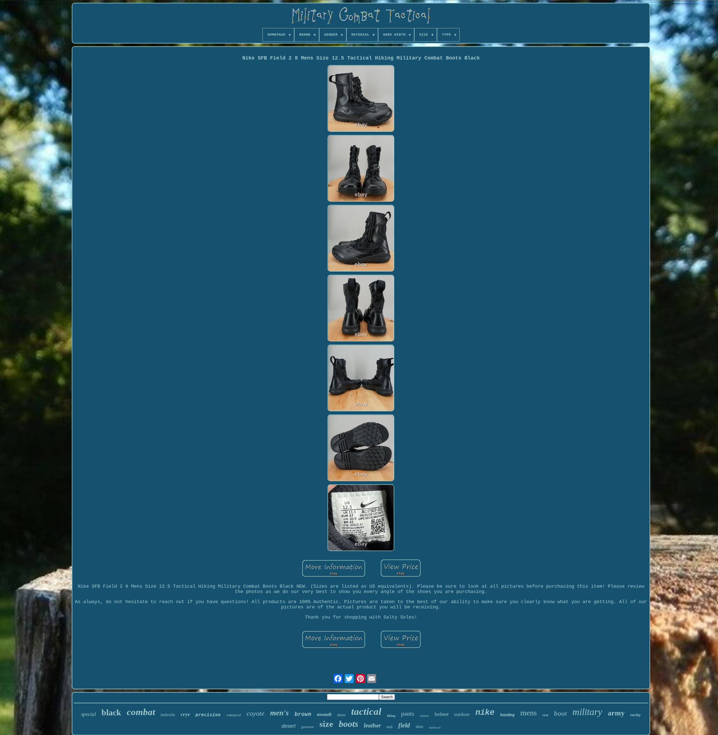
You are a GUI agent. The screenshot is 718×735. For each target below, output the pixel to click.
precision (208, 714)
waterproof (233, 715)
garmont (307, 727)
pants (407, 713)
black (111, 712)
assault (324, 714)
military (587, 712)
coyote (255, 713)
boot (560, 713)
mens (528, 712)
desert (289, 726)
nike (484, 712)
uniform (424, 715)
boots (348, 724)
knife (389, 727)
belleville (168, 715)
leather (372, 725)
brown (302, 714)
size (326, 724)
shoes (341, 715)
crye (185, 714)
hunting (507, 714)
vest (545, 715)
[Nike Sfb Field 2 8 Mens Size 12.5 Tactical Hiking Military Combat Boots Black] (361, 99)
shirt (419, 726)
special (88, 714)
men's (279, 713)
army (616, 713)
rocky (635, 715)
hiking (391, 715)
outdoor (462, 714)
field (404, 725)
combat (141, 712)
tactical (366, 711)
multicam (435, 727)
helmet (441, 714)
